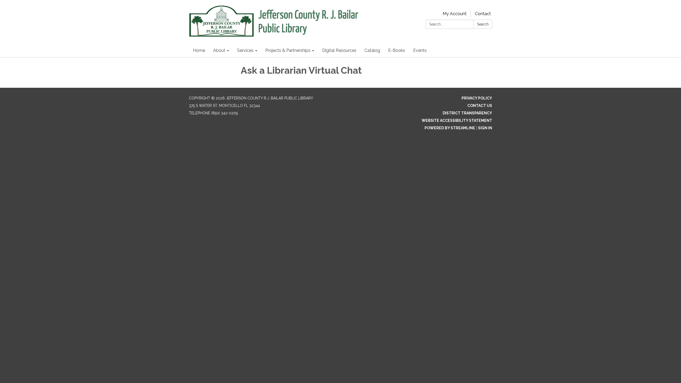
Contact (483, 13)
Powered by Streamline (450, 128)
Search (483, 24)
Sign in (485, 128)
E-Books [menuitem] (396, 50)
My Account (455, 13)
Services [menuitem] (245, 50)
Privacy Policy (477, 98)
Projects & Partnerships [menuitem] (287, 50)
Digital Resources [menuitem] (339, 50)
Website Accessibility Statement (457, 120)
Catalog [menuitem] (372, 50)
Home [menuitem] (199, 50)
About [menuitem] (219, 50)
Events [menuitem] (420, 50)
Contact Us (479, 105)
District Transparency (467, 113)
